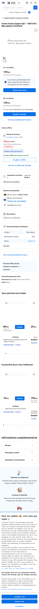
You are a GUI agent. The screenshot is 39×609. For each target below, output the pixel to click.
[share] (35, 30)
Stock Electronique (12, 137)
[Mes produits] (27, 3)
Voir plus (6, 246)
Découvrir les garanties (11, 182)
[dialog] (19, 560)
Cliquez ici (31, 241)
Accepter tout (19, 597)
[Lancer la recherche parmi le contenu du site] (35, 7)
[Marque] (32, 445)
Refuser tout (19, 601)
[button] (19, 3)
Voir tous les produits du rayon (15, 255)
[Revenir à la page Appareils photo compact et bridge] (2, 18)
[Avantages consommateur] (32, 460)
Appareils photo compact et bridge (16, 18)
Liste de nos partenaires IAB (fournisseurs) (17, 589)
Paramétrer (19, 606)
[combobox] (19, 8)
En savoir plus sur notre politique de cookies (17, 568)
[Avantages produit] (32, 453)
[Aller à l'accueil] (3, 3)
